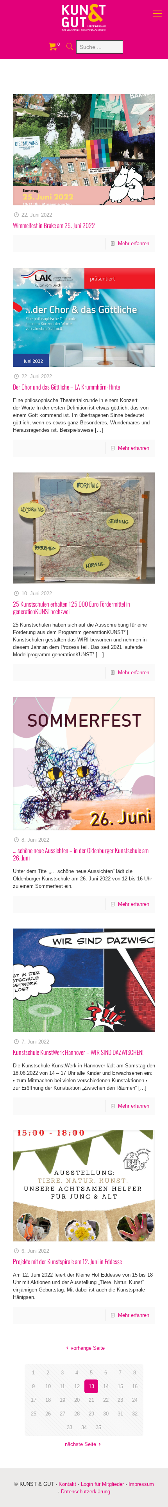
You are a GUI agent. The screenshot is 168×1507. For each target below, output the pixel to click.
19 (62, 1400)
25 (33, 1414)
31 (120, 1414)
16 (135, 1386)
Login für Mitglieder (102, 1484)
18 (48, 1400)
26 (48, 1414)
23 (120, 1400)
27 (62, 1414)
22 (106, 1400)
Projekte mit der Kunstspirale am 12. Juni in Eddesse (67, 1261)
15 (120, 1386)
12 (77, 1386)
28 (77, 1414)
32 (135, 1414)
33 (69, 1427)
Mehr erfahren (133, 243)
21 (91, 1400)
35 (98, 1427)
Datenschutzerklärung (85, 1491)
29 (91, 1414)
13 (91, 1386)
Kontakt (67, 1484)
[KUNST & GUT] (84, 17)
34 (84, 1427)
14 (106, 1386)
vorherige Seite (87, 1348)
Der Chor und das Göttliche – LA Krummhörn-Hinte (66, 387)
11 (62, 1386)
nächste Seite (80, 1444)
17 (33, 1400)
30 (106, 1414)
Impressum (141, 1484)
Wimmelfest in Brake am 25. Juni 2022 (54, 225)
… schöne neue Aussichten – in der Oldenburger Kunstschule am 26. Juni (80, 854)
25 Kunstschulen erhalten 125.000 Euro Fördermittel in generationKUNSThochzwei (71, 607)
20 (77, 1400)
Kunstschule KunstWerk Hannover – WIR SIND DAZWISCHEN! (78, 1052)
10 (48, 1386)
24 (135, 1400)
